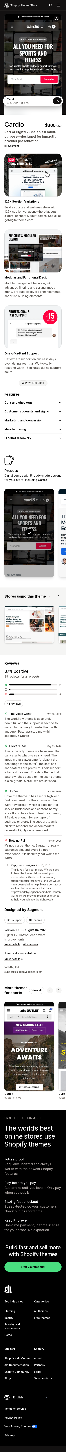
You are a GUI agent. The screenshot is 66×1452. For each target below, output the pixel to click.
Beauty (8, 1317)
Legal (37, 1371)
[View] (29, 625)
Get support (14, 920)
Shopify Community (16, 1371)
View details (12, 944)
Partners (39, 1365)
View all (37, 990)
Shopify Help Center (17, 1358)
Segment (13, 145)
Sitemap (9, 1435)
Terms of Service (15, 1408)
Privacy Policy (13, 1417)
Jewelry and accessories (12, 1326)
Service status (43, 1378)
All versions (30, 944)
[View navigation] (59, 5)
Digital (21, 132)
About (38, 1358)
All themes (35, 920)
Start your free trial (33, 1266)
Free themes (42, 1317)
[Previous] (50, 596)
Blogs (8, 1378)
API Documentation (16, 1365)
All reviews (14, 703)
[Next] (59, 596)
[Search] (51, 5)
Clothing (9, 1311)
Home (8, 1334)
